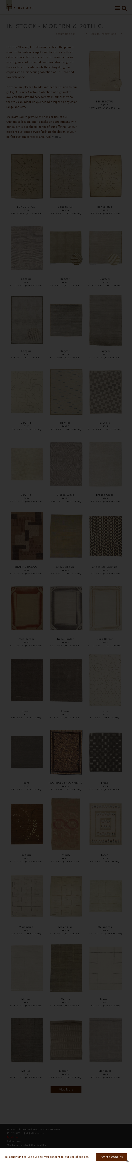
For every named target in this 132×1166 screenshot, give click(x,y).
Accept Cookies (112, 1157)
